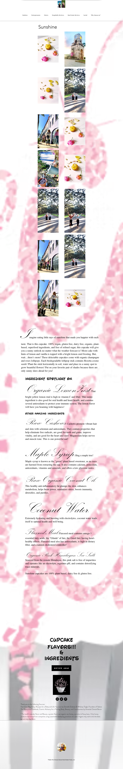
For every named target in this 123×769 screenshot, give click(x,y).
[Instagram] (57, 699)
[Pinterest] (65, 699)
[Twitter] (61, 699)
